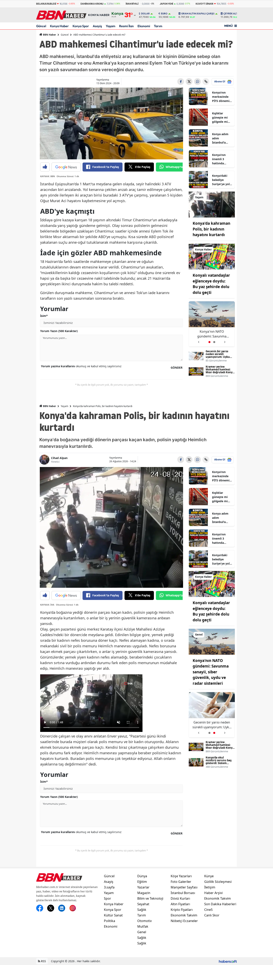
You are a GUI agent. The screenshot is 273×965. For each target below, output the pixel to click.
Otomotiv (144, 921)
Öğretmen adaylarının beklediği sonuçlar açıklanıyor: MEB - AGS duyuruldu (212, 334)
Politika (109, 921)
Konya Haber (59, 26)
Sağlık (141, 909)
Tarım (158, 26)
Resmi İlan (126, 26)
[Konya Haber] (212, 256)
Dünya (142, 876)
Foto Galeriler (181, 881)
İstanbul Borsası (183, 893)
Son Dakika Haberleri (220, 904)
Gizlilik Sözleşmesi (218, 881)
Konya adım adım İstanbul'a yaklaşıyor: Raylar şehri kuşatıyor (220, 138)
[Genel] (212, 641)
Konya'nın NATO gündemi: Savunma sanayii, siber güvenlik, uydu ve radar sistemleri (211, 672)
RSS (43, 961)
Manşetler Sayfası (184, 887)
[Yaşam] (212, 204)
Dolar (145, 13)
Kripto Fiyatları (182, 909)
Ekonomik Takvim (184, 915)
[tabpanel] (212, 324)
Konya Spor (81, 26)
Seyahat (143, 904)
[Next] (225, 340)
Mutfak (142, 926)
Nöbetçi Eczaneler (184, 921)
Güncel (41, 26)
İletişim (209, 887)
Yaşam (110, 26)
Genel (141, 932)
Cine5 (208, 909)
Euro (164, 13)
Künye (209, 876)
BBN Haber (49, 34)
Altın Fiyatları (180, 904)
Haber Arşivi (213, 893)
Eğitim (142, 881)
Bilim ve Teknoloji (150, 898)
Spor (107, 898)
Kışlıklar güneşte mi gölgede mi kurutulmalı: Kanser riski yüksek (220, 117)
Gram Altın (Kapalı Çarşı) (197, 13)
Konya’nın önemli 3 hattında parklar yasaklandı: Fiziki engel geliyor (220, 159)
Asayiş (97, 26)
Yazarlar (143, 887)
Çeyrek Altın (231, 13)
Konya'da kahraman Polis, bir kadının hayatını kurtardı (211, 229)
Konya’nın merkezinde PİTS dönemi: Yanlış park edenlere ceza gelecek (221, 97)
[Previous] (198, 340)
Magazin (143, 893)
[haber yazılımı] (228, 961)
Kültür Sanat (113, 915)
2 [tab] (214, 342)
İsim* (44, 316)
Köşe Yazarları (181, 876)
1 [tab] (209, 342)
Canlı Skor (211, 915)
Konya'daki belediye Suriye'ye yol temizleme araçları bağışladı (221, 180)
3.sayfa (109, 887)
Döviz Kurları (180, 898)
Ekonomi (143, 26)
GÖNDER (176, 367)
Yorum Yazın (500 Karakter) (59, 331)
